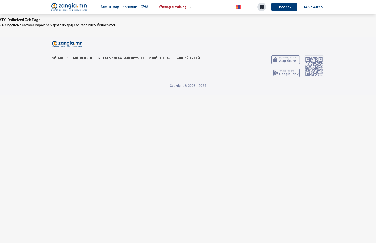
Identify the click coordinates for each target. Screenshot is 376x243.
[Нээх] (191, 7)
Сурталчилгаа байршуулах (120, 58)
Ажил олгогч (314, 7)
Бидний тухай (188, 58)
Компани (130, 7)
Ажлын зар (110, 7)
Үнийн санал (160, 58)
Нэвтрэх (284, 7)
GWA (144, 7)
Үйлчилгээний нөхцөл (72, 58)
